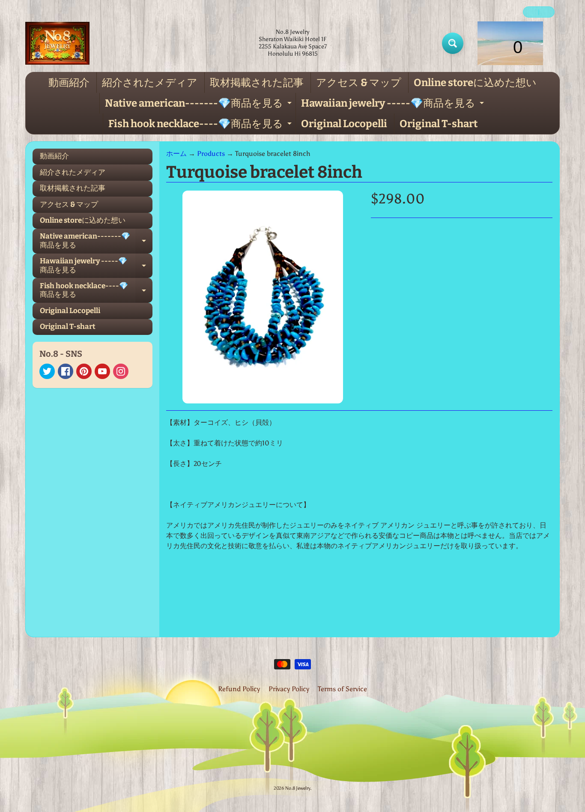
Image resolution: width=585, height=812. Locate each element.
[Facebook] (65, 371)
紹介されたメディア (149, 83)
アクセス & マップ (358, 83)
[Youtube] (102, 371)
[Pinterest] (84, 371)
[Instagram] (120, 371)
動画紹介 (69, 83)
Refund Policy (239, 689)
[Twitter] (47, 371)
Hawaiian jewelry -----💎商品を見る (393, 105)
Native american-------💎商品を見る (199, 105)
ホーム (176, 153)
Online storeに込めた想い (475, 83)
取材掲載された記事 (257, 83)
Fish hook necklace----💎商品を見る (201, 126)
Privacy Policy (289, 689)
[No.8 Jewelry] (57, 43)
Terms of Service (342, 689)
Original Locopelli (344, 124)
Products (211, 153)
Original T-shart (439, 124)
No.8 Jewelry (297, 788)
